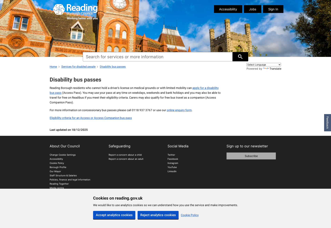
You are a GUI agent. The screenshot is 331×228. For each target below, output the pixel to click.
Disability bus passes (113, 66)
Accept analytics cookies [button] (114, 215)
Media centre (57, 187)
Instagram (173, 163)
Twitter (171, 154)
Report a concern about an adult (126, 159)
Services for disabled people (78, 66)
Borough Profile (58, 167)
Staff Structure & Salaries (63, 175)
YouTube (172, 167)
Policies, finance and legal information (70, 179)
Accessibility (228, 9)
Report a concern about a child (125, 154)
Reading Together (59, 183)
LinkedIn (172, 171)
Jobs (252, 9)
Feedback (327, 122)
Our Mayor (55, 171)
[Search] (240, 56)
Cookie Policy (190, 215)
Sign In (273, 9)
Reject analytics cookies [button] (158, 215)
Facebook (173, 159)
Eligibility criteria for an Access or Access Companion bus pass (91, 118)
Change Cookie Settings (63, 154)
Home (53, 66)
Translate (275, 68)
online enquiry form (179, 110)
